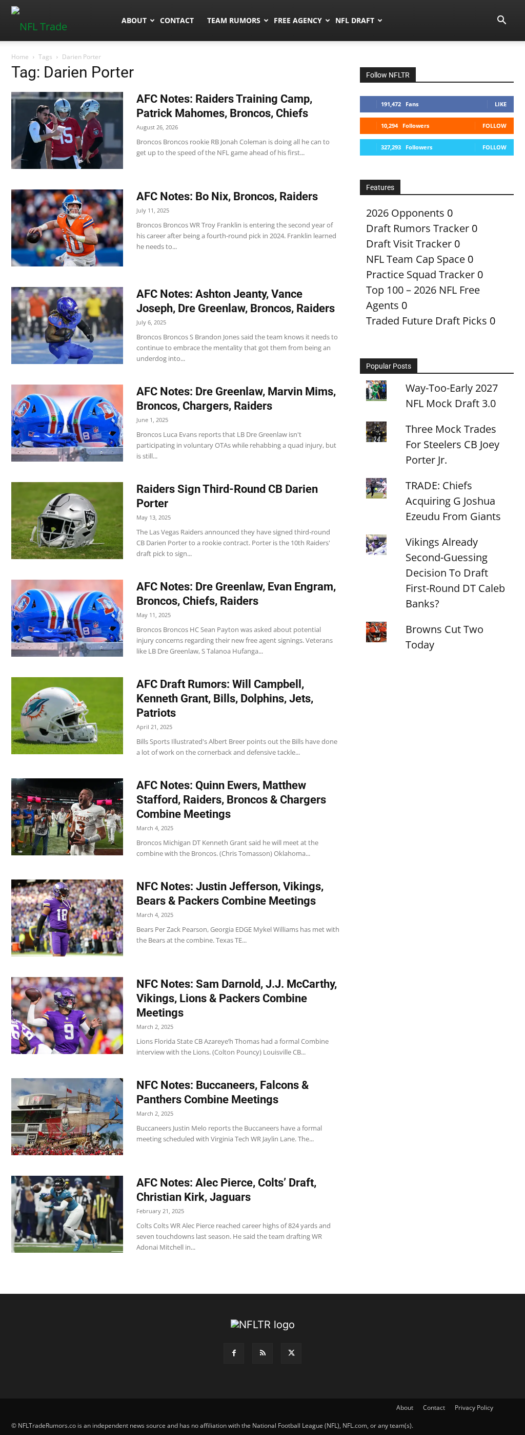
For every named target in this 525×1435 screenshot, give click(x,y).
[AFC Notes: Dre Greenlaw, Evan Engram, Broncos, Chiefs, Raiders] (67, 618)
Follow (494, 125)
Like (501, 104)
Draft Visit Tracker (409, 244)
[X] (291, 1353)
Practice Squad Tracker (420, 274)
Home (20, 56)
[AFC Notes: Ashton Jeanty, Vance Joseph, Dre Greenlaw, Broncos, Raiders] (67, 325)
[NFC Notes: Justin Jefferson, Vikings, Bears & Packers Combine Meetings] (67, 917)
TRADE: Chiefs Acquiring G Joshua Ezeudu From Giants (453, 501)
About (134, 20)
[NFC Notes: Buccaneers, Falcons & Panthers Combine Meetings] (67, 1116)
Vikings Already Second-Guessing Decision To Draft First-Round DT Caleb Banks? (455, 572)
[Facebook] (234, 1353)
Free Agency (298, 20)
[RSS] (262, 1353)
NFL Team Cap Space (415, 259)
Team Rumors (233, 20)
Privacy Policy (474, 1407)
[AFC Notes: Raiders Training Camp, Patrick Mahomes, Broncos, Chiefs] (67, 130)
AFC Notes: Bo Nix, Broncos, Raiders (227, 196)
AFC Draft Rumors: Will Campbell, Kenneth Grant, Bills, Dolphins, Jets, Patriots (224, 698)
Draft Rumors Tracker (417, 228)
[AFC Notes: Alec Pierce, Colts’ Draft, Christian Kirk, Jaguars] (67, 1214)
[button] (501, 20)
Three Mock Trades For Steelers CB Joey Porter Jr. (452, 444)
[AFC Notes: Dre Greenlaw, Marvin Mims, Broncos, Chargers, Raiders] (67, 423)
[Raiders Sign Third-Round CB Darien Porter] (67, 520)
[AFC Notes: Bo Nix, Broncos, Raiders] (67, 227)
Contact (177, 20)
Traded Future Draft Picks (426, 321)
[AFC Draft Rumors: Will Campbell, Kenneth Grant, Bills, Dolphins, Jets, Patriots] (67, 715)
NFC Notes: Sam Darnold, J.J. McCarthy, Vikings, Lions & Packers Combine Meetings (236, 998)
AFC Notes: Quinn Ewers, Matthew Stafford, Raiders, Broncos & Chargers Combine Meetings (231, 799)
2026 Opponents (405, 213)
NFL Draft (354, 20)
